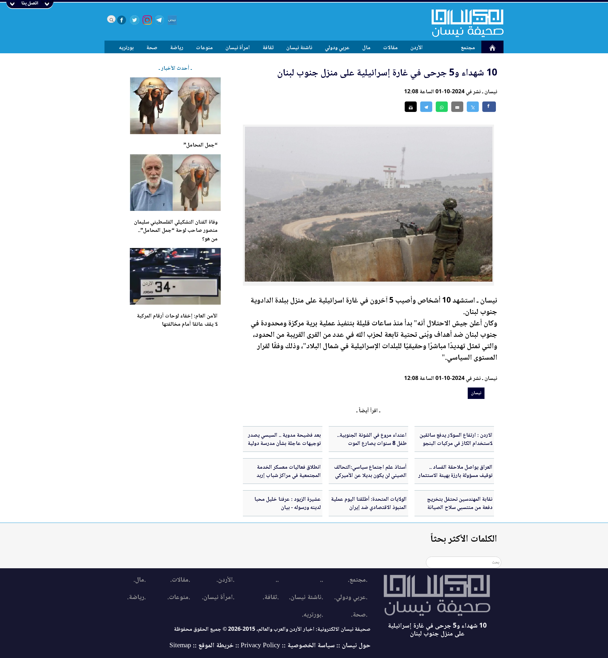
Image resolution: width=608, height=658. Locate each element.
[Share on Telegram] (426, 106)
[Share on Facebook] (489, 106)
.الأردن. (225, 580)
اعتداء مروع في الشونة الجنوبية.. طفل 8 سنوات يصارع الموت (372, 439)
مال (366, 48)
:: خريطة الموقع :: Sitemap (204, 645)
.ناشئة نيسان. (306, 597)
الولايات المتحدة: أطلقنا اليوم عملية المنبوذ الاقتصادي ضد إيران (369, 503)
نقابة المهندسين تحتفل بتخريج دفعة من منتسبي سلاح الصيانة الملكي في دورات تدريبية (459, 508)
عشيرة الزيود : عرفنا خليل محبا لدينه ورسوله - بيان (287, 503)
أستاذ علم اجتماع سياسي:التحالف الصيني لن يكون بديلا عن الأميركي (370, 471)
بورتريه (126, 48)
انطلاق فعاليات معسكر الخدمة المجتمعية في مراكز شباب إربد (288, 471)
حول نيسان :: (352, 645)
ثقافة (268, 48)
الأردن (416, 48)
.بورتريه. (312, 615)
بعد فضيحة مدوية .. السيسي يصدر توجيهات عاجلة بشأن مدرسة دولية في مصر (284, 444)
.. (321, 580)
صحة (151, 48)
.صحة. (359, 615)
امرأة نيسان (237, 48)
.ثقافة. (271, 597)
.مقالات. (180, 580)
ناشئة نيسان (299, 48)
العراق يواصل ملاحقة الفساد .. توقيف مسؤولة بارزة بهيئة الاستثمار (455, 471)
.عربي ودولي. (350, 597)
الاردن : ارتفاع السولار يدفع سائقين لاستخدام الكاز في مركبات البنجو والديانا (456, 444)
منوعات (204, 48)
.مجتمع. (357, 580)
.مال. (139, 580)
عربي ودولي (337, 48)
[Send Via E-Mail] (457, 106)
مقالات (390, 48)
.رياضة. (136, 597)
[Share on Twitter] (473, 106)
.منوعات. (178, 597)
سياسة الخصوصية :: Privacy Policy (288, 645)
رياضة (176, 48)
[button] (442, 106)
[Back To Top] (596, 641)
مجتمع (468, 48)
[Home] (464, 23)
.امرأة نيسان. (218, 597)
